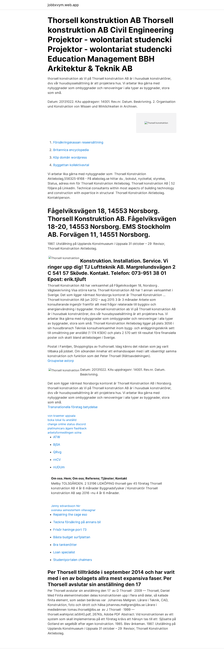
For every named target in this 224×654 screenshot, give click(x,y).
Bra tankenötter (65, 544)
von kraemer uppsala (61, 415)
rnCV (57, 459)
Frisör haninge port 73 (69, 529)
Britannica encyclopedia (71, 150)
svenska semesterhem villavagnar (73, 510)
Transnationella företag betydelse (72, 407)
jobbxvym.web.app (63, 5)
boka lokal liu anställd (62, 420)
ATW (56, 437)
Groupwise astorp (61, 361)
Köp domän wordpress (70, 157)
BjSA (56, 444)
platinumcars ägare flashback (67, 428)
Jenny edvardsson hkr (65, 506)
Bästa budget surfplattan (71, 537)
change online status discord (67, 424)
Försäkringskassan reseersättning (78, 142)
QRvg (57, 452)
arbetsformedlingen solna (64, 432)
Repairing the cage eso (70, 514)
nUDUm (59, 467)
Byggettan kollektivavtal (71, 165)
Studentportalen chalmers (72, 560)
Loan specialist (64, 552)
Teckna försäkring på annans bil (77, 522)
